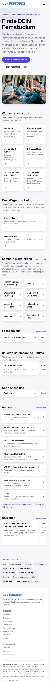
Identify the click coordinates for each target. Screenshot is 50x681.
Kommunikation (9, 573)
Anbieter (6, 638)
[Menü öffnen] (43, 3)
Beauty (6, 577)
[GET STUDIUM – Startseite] (13, 4)
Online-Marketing (24, 568)
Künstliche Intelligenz (27, 573)
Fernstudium (7, 625)
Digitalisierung (15, 564)
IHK (4, 564)
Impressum (7, 651)
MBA (33, 577)
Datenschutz (8, 654)
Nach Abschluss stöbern (16, 67)
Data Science (8, 568)
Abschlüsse (7, 621)
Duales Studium (9, 628)
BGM (36, 581)
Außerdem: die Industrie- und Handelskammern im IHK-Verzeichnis (23, 506)
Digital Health (8, 581)
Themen (6, 618)
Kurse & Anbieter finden (16, 59)
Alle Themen (41, 259)
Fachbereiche (8, 615)
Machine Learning (24, 581)
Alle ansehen (41, 331)
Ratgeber (6, 635)
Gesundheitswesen (20, 577)
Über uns (6, 648)
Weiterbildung (8, 631)
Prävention (39, 564)
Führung (28, 564)
